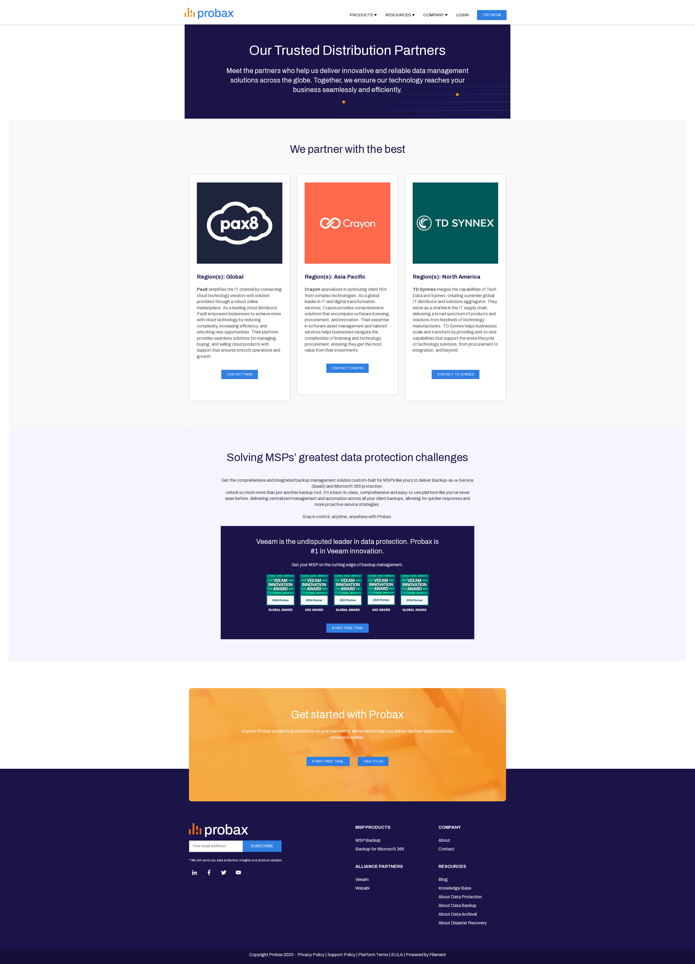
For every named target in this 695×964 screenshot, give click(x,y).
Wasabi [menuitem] (362, 888)
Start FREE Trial (347, 628)
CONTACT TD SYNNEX (455, 374)
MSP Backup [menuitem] (368, 840)
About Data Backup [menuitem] (457, 905)
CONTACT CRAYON (347, 368)
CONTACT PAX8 (239, 374)
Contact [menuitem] (446, 849)
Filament (437, 954)
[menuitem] (379, 829)
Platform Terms (373, 954)
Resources (398, 15)
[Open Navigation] (290, 13)
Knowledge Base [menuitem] (454, 888)
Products (361, 15)
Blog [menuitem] (443, 879)
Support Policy (341, 954)
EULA (397, 954)
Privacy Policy (311, 954)
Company (433, 15)
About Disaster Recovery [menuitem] (462, 923)
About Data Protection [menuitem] (460, 896)
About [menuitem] (444, 840)
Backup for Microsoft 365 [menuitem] (379, 849)
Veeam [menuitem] (362, 879)
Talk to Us (373, 761)
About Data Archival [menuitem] (457, 914)
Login (462, 15)
